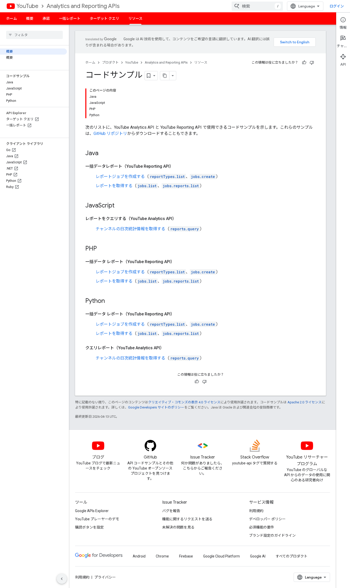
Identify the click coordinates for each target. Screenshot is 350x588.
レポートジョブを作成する (120, 176)
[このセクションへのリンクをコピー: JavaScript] (120, 206)
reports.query (184, 228)
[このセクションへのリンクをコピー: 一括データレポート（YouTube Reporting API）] (178, 166)
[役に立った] (304, 62)
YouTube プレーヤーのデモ (97, 519)
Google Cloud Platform (221, 556)
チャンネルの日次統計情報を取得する (130, 228)
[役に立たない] (312, 62)
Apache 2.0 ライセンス (304, 402)
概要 (29, 18)
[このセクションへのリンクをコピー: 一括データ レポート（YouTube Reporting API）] (179, 262)
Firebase (186, 556)
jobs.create (203, 176)
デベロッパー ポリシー (267, 519)
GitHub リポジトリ (110, 133)
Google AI (257, 556)
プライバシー (105, 577)
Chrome (162, 556)
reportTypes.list (167, 176)
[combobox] (257, 6)
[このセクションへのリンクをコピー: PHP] (102, 249)
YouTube (27, 6)
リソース (135, 18)
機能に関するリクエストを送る (187, 519)
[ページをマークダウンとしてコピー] (164, 75)
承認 (46, 18)
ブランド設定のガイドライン (272, 535)
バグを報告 (171, 511)
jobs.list (147, 185)
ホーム (11, 18)
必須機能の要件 (261, 527)
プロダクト (110, 62)
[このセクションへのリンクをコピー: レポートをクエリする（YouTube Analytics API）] (181, 219)
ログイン (337, 6)
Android (139, 556)
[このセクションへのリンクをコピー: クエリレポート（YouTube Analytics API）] (169, 348)
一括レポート (69, 18)
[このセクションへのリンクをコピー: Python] (110, 301)
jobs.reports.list (181, 185)
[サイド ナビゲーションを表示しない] (62, 579)
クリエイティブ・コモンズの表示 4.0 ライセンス (184, 402)
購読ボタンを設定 (89, 527)
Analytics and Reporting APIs (83, 6)
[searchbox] (34, 35)
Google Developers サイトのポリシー (156, 407)
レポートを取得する (114, 185)
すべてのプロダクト (291, 556)
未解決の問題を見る (178, 527)
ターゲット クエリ (104, 18)
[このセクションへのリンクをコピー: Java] (103, 154)
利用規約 (256, 511)
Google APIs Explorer (92, 511)
